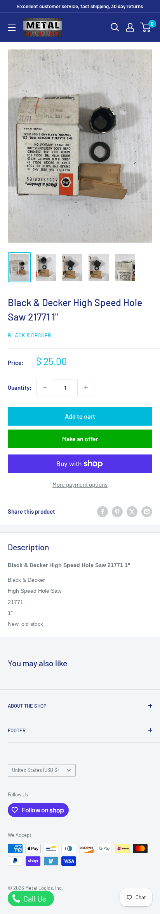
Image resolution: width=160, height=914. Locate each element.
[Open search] (115, 27)
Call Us (34, 898)
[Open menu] (12, 28)
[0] (146, 27)
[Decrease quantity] (45, 387)
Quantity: (19, 387)
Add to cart (80, 416)
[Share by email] (146, 511)
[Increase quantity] (86, 387)
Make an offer (80, 438)
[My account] (130, 27)
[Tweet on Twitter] (132, 511)
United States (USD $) (35, 770)
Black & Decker (29, 335)
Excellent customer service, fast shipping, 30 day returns (80, 6)
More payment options (80, 484)
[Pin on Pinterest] (117, 511)
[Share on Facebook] (102, 511)
